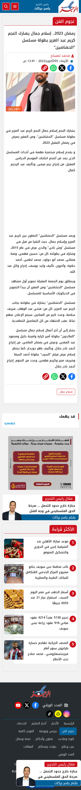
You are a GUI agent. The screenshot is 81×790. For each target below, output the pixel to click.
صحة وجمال (23, 739)
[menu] (15, 6)
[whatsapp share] (53, 68)
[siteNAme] (68, 6)
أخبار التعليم (39, 723)
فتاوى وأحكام (44, 739)
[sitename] (40, 691)
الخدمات (21, 723)
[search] (6, 6)
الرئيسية (69, 723)
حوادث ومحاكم (47, 747)
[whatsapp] (44, 68)
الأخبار (55, 723)
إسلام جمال (66, 391)
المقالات (28, 747)
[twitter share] (62, 68)
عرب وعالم (68, 747)
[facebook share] (70, 68)
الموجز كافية (26, 731)
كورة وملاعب (66, 739)
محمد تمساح (61, 55)
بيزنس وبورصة (48, 731)
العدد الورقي (51, 705)
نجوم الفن (68, 731)
